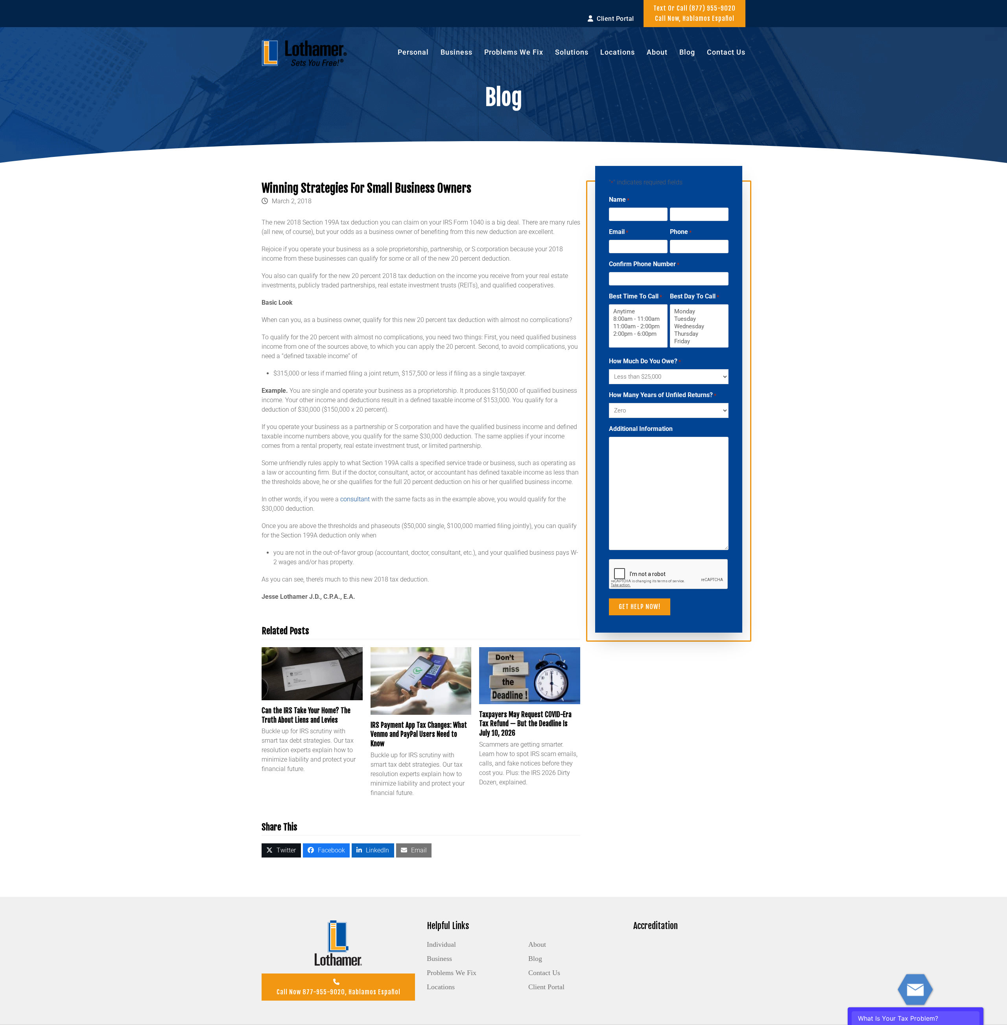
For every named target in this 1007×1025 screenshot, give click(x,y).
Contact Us (544, 973)
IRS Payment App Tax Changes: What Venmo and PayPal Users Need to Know (419, 734)
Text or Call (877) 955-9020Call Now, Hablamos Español (694, 13)
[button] (281, 850)
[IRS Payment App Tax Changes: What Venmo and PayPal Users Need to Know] (421, 680)
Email (618, 232)
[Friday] (699, 341)
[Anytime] (638, 311)
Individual (441, 944)
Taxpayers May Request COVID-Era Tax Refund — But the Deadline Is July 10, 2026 (525, 723)
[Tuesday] (699, 319)
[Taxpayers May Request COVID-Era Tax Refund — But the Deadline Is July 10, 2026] (529, 675)
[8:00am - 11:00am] (638, 319)
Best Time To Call (635, 296)
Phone (681, 232)
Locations (441, 987)
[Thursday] (699, 334)
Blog (535, 958)
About (537, 944)
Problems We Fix (451, 973)
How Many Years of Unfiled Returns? (662, 395)
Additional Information (641, 428)
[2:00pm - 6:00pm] (638, 334)
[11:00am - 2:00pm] (638, 326)
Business (439, 958)
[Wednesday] (699, 326)
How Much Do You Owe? (645, 361)
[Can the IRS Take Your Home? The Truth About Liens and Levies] (312, 673)
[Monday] (699, 311)
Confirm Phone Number (644, 264)
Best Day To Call (694, 296)
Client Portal (546, 987)
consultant (355, 499)
